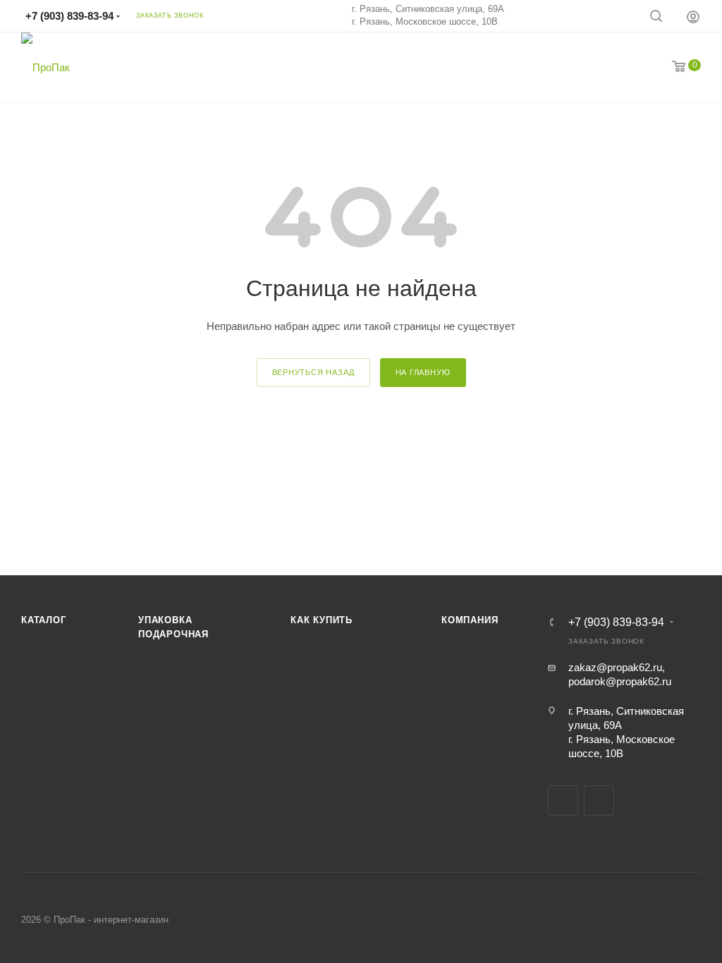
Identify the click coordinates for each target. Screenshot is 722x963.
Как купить (321, 620)
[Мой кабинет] (693, 16)
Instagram (599, 800)
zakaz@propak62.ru (615, 667)
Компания (469, 620)
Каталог (43, 620)
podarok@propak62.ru (619, 681)
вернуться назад (313, 372)
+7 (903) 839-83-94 (69, 16)
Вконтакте (563, 800)
